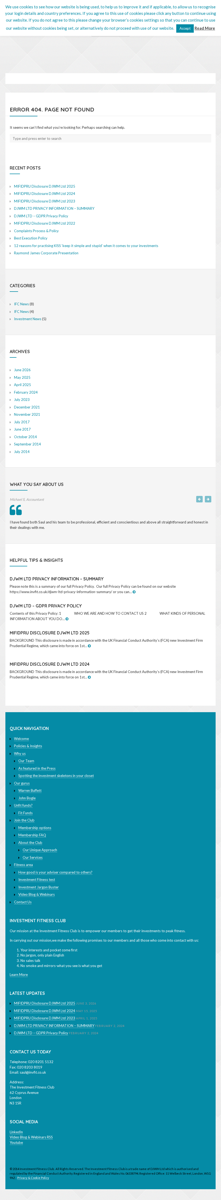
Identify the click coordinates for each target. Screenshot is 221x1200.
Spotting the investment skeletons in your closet (56, 775)
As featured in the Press (37, 768)
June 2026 (22, 370)
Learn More (19, 974)
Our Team (26, 761)
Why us (20, 753)
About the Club (30, 842)
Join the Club (24, 820)
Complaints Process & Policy (36, 231)
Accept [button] (185, 28)
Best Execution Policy (30, 238)
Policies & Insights (28, 746)
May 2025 (22, 377)
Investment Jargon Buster (38, 887)
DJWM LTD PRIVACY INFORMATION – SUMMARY (54, 208)
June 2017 (22, 429)
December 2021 (27, 407)
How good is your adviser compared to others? (55, 872)
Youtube (16, 1142)
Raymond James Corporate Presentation (46, 253)
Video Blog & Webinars (36, 894)
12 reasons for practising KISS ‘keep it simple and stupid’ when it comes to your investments (86, 246)
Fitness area (23, 865)
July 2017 (22, 422)
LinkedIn (16, 1132)
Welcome (21, 738)
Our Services (33, 857)
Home (14, 103)
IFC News (21, 304)
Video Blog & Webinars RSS (31, 1137)
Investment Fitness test (36, 879)
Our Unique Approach (40, 850)
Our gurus (22, 783)
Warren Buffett (30, 790)
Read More (205, 28)
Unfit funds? (23, 805)
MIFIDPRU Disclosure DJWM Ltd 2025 (44, 186)
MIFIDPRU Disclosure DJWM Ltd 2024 (44, 193)
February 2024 (26, 392)
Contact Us (23, 902)
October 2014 (25, 437)
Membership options (34, 828)
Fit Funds (25, 813)
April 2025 (22, 385)
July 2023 (22, 399)
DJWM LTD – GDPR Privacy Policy (41, 216)
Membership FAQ (32, 835)
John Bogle (27, 798)
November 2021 (27, 414)
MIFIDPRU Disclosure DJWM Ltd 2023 (44, 201)
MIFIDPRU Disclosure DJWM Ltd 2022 (44, 223)
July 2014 (22, 451)
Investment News (27, 319)
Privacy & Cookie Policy (33, 1177)
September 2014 (27, 444)
